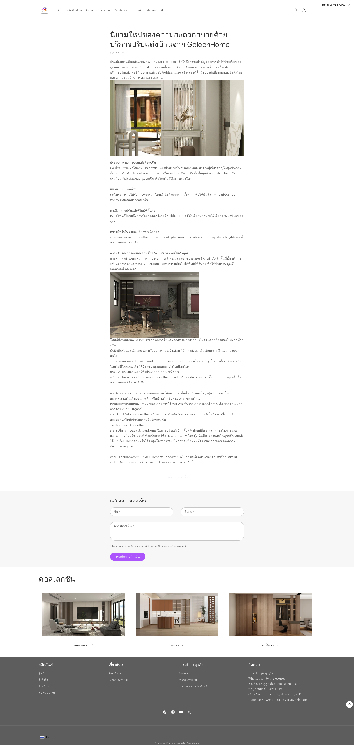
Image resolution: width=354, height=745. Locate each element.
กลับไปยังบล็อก (179, 477)
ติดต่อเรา (184, 673)
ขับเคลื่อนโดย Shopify (188, 743)
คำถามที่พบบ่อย (187, 679)
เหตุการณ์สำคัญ (118, 679)
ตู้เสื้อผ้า (268, 645)
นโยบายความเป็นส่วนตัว (193, 686)
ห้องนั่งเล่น (82, 645)
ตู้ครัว (175, 645)
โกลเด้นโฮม (116, 673)
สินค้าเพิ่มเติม (47, 693)
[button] (74, 10)
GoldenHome (170, 743)
